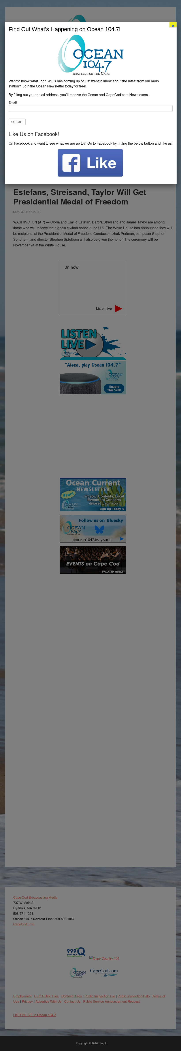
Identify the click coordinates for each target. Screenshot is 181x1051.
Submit (17, 122)
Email (13, 102)
